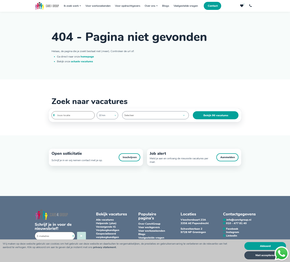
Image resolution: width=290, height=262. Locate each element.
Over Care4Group (149, 224)
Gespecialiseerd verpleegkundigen (107, 235)
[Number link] (251, 6)
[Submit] (81, 236)
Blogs (141, 234)
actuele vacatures (82, 61)
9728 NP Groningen (193, 232)
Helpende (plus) (106, 223)
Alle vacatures (105, 220)
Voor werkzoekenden (151, 231)
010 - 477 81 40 (236, 223)
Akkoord (265, 246)
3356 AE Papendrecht (195, 223)
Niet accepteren (265, 255)
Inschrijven (130, 157)
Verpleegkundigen (107, 230)
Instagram (232, 232)
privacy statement (104, 247)
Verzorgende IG (106, 227)
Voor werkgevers (149, 227)
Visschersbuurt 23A (193, 220)
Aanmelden (227, 157)
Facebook (232, 229)
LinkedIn (231, 236)
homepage (87, 56)
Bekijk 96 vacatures (215, 115)
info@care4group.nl (238, 220)
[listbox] (107, 115)
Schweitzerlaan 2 (191, 229)
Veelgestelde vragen (151, 238)
